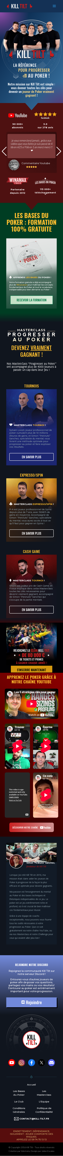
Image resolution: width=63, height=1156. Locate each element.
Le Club (19, 1101)
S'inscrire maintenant (31, 670)
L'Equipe (44, 1101)
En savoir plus (31, 457)
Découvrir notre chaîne (25, 827)
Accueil (31, 1084)
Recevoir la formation (31, 300)
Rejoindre (33, 1002)
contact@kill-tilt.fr (34, 1118)
